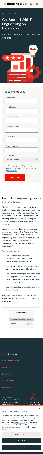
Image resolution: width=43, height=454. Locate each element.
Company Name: (12, 126)
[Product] (11, 367)
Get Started (14, 177)
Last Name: (10, 107)
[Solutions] (12, 374)
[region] (21, 428)
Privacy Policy (12, 171)
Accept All (21, 448)
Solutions (6, 374)
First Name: (10, 97)
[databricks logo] (9, 354)
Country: (9, 156)
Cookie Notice (19, 422)
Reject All (21, 441)
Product (6, 367)
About (5, 387)
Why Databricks (9, 360)
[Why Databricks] (18, 360)
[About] (9, 387)
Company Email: (12, 117)
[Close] (39, 408)
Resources (7, 380)
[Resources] (13, 380)
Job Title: (9, 136)
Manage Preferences (21, 434)
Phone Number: (12, 146)
